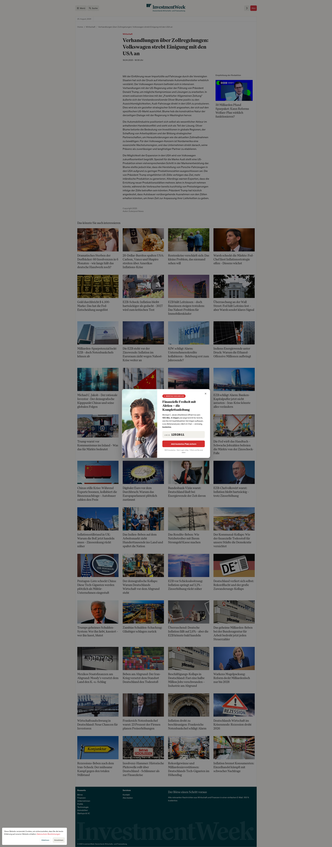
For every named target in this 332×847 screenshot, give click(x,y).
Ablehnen (45, 840)
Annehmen (58, 840)
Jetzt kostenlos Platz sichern (183, 444)
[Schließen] (205, 393)
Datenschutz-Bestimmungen (48, 834)
